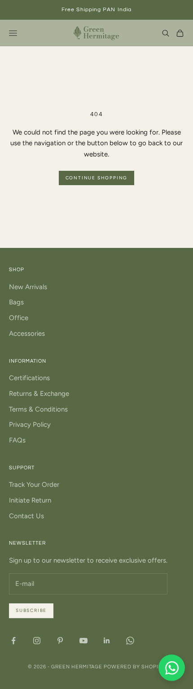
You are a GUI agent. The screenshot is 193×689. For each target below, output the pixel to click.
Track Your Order (34, 485)
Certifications (29, 378)
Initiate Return (30, 500)
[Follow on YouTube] (83, 640)
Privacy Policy (30, 424)
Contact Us (26, 516)
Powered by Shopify (134, 666)
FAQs (17, 440)
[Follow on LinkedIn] (106, 640)
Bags (16, 302)
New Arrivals (28, 287)
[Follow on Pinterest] (60, 640)
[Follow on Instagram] (36, 640)
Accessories (27, 333)
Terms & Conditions (38, 409)
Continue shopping (97, 178)
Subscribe (31, 610)
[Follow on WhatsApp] (130, 640)
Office (18, 318)
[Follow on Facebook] (13, 640)
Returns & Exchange (39, 394)
